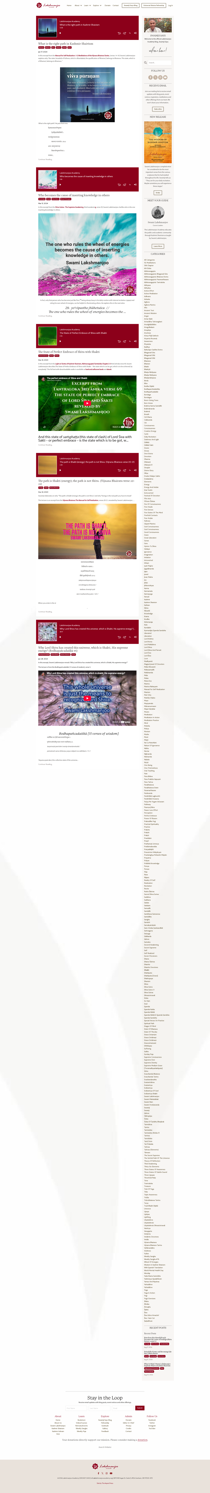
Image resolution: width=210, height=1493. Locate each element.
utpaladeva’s (149, 1223)
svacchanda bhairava (152, 1074)
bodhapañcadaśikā (44, 654)
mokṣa (146, 729)
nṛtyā (146, 762)
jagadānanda (149, 569)
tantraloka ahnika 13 (151, 1133)
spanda (147, 1006)
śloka (146, 1119)
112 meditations (150, 263)
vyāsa (146, 1253)
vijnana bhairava (54, 487)
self (145, 950)
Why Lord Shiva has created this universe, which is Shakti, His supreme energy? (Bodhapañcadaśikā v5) (83, 649)
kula (145, 625)
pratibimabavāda (150, 846)
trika (146, 1192)
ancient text (149, 310)
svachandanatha (150, 1080)
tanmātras (148, 1124)
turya (146, 1203)
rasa (146, 875)
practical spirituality (151, 824)
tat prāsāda (148, 1144)
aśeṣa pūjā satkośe (151, 336)
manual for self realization (154, 689)
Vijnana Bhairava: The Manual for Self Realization (80, 500)
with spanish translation (153, 1268)
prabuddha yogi (150, 821)
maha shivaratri (150, 667)
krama (146, 616)
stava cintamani (150, 1035)
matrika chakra (149, 698)
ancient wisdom (150, 313)
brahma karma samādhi (153, 406)
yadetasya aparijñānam (153, 1279)
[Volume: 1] (135, 33)
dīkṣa (146, 473)
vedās (146, 1239)
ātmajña (147, 1307)
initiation (147, 557)
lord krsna (148, 642)
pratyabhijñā (148, 849)
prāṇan (146, 861)
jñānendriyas (149, 585)
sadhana (147, 900)
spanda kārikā (149, 1012)
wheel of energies (66, 199)
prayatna (147, 858)
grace (146, 535)
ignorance (148, 552)
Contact (116, 5)
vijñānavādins (149, 1248)
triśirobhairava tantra (152, 1200)
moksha (147, 726)
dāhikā (146, 442)
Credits (128, 1428)
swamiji (147, 1108)
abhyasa (147, 285)
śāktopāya (148, 1116)
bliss (53, 47)
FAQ (58, 1434)
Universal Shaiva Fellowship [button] (154, 5)
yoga (146, 1290)
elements (147, 482)
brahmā (147, 411)
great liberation (150, 538)
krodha (146, 619)
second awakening (151, 945)
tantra (146, 1127)
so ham (147, 1001)
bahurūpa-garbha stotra (153, 350)
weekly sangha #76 (151, 1259)
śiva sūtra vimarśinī (151, 1315)
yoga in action (149, 1293)
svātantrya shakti (150, 1094)
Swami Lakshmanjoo (58, 1426)
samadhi (147, 908)
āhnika (57, 355)
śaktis (146, 1310)
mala (146, 675)
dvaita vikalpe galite (152, 476)
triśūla (146, 1197)
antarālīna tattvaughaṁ (153, 322)
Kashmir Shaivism (58, 1428)
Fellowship (105, 1423)
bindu (146, 381)
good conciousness (151, 532)
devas (146, 451)
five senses (148, 510)
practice (147, 827)
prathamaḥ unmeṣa (151, 844)
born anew (148, 403)
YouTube (152, 1428)
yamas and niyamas (151, 1282)
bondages (148, 397)
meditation (148, 715)
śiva (145, 1312)
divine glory (148, 470)
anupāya (147, 330)
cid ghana (148, 417)
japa (145, 571)
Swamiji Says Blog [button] (130, 5)
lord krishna (148, 639)
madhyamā (148, 661)
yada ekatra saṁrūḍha (152, 1276)
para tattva (148, 782)
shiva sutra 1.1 (149, 990)
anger (146, 316)
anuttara (147, 333)
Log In (170, 5)
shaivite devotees (151, 967)
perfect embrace (43, 355)
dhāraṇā (147, 462)
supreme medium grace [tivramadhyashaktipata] (153, 1067)
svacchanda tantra (151, 1077)
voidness (147, 1251)
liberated (147, 633)
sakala (146, 903)
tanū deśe (148, 1141)
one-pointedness (151, 768)
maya (146, 701)
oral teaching (149, 771)
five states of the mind (153, 513)
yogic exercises (149, 1298)
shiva (69, 47)
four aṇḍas (148, 518)
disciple (147, 468)
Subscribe (158, 109)
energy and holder (151, 487)
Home (69, 5)
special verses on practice (154, 1021)
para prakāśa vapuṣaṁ (152, 779)
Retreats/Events (81, 1426)
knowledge (42, 199)
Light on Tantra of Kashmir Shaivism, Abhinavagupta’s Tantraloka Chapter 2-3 (83, 364)
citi (145, 423)
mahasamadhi (149, 670)
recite (146, 889)
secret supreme (150, 948)
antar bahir (148, 319)
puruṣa (146, 869)
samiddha (147, 917)
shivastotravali (149, 995)
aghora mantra (149, 305)
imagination (148, 555)
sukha (146, 1051)
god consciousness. (151, 529)
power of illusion (150, 818)
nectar (146, 751)
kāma (146, 608)
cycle (146, 434)
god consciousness (151, 527)
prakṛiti (146, 832)
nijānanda (148, 754)
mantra (147, 684)
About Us (58, 1423)
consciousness (149, 428)
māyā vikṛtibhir (149, 709)
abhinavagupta (149, 271)
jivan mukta (148, 577)
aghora (147, 302)
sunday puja (148, 1054)
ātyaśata (147, 344)
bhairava (41, 47)
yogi (145, 1296)
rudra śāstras (149, 891)
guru (146, 543)
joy (145, 580)
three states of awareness (154, 1169)
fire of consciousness (152, 504)
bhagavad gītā (149, 358)
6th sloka (147, 268)
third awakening (150, 1164)
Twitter (152, 1423)
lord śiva (147, 653)
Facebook (152, 1420)
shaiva (146, 959)
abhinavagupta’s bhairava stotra (156, 277)
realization (148, 883)
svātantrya (148, 1088)
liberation (148, 636)
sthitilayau (148, 1046)
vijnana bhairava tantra (153, 1245)
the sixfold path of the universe (157, 1158)
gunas (146, 541)
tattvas (147, 1147)
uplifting (147, 1217)
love (146, 658)
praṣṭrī (146, 841)
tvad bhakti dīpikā (151, 1206)
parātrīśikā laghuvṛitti (152, 796)
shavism (147, 981)
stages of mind (150, 1026)
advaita (147, 299)
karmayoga (148, 594)
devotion (147, 456)
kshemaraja (148, 622)
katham (147, 605)
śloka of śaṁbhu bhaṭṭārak (154, 1122)
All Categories (149, 260)
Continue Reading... (45, 159)
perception (148, 813)
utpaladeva (148, 1220)
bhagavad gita (149, 353)
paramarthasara (150, 790)
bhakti (146, 367)
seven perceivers (150, 956)
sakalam (147, 905)
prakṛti (146, 835)
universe (147, 1209)
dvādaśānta (148, 479)
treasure (147, 1186)
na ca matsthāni (150, 743)
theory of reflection (152, 1161)
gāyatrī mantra (149, 524)
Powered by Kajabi (105, 1487)
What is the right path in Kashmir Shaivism (65, 43)
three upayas (149, 1175)
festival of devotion (152, 496)
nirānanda (148, 757)
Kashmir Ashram (58, 1431)
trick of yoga (149, 1189)
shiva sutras (55, 199)
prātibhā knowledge (151, 863)
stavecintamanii (150, 1043)
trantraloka (148, 1183)
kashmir (147, 599)
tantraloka (148, 1130)
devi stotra (148, 454)
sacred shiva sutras (151, 894)
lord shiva (148, 647)
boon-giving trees (151, 400)
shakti (64, 47)
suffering (147, 1049)
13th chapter (149, 265)
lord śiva (147, 656)
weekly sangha (150, 1256)
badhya (147, 347)
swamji (146, 1110)
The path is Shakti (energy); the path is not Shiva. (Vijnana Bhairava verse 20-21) (86, 482)
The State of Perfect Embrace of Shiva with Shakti (69, 351)
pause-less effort (151, 810)
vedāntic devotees (151, 1237)
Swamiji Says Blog (105, 1420)
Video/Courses (81, 1423)
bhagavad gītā (149, 355)
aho (145, 308)
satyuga (147, 934)
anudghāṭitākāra (150, 324)
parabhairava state (151, 788)
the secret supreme (152, 1155)
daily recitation (150, 437)
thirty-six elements (151, 1167)
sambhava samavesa (152, 914)
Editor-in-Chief (128, 1423)
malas (146, 678)
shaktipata (148, 973)
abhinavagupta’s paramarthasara (156, 279)
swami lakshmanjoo (151, 1096)
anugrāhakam (149, 327)
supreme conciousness (153, 1057)
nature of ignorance (152, 745)
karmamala (148, 591)
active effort (149, 291)
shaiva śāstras (149, 962)
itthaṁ (146, 563)
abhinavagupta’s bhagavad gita (156, 274)
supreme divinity (150, 1063)
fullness (58, 47)
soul (145, 1004)
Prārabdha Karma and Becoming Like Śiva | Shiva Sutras (158, 1352)
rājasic (146, 877)
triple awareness (150, 1195)
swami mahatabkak (151, 1099)
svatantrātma (149, 1082)
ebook (109, 369)
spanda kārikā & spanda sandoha (156, 1015)
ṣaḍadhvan (148, 1321)
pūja (145, 872)
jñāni (146, 583)
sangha (147, 920)
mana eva (147, 681)
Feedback (105, 1431)
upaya (146, 1211)
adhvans (147, 296)
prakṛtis (147, 830)
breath (146, 414)
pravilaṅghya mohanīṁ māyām (155, 855)
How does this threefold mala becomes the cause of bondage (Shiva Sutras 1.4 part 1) (158, 1339)
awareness (148, 341)
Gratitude (105, 1426)
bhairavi (48, 47)
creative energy (150, 431)
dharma (147, 459)
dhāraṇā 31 (148, 465)
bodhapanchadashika (152, 389)
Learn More (158, 246)
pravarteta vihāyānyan (152, 852)
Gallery (105, 1428)
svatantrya (148, 1085)
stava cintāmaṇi (150, 1037)
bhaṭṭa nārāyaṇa (150, 372)
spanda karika (149, 1009)
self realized (149, 953)
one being (148, 765)
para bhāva (148, 776)
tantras (147, 1136)
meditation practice (151, 720)
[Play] (60, 33)
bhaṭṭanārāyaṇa (150, 378)
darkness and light (151, 439)
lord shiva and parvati (152, 650)
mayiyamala (148, 703)
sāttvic (146, 939)
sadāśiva (147, 897)
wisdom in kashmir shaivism (154, 1265)
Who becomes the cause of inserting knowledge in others (74, 195)
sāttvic (146, 1113)
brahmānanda (149, 409)
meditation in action (152, 717)
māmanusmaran (150, 706)
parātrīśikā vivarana (151, 799)
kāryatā (147, 611)
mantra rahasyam (151, 686)
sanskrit (147, 922)
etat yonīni (148, 490)
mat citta (147, 695)
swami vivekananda (151, 1105)
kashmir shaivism (65, 654)
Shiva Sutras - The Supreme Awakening (69, 207)
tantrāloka (148, 1138)
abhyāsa (147, 288)
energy (41, 487)
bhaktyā (147, 369)
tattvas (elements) (151, 1150)
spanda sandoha (150, 1018)
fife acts (147, 498)
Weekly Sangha (81, 1428)
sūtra (146, 1071)
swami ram (148, 1102)
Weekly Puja (81, 1431)
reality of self (149, 880)
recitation (148, 886)
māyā (146, 740)
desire (146, 448)
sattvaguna (148, 931)
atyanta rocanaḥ (150, 338)
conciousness (149, 425)
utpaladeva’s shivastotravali (154, 1225)
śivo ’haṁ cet (149, 1318)
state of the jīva (150, 1032)
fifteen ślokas (55, 654)
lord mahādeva (150, 644)
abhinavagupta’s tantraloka (154, 282)
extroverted (148, 493)
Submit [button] (140, 1408)
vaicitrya (147, 1228)
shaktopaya (148, 978)
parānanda (148, 793)
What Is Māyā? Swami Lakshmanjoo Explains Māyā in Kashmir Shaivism (157, 1365)
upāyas (147, 1214)
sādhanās (147, 936)
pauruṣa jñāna (149, 807)
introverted (148, 560)
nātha (146, 748)
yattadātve (148, 1284)
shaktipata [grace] (151, 976)
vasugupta (148, 1231)
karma (146, 588)
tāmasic (147, 1152)
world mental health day (153, 1270)
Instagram (152, 1426)
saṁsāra (147, 942)
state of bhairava (151, 1029)
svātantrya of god (151, 1091)
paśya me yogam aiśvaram (154, 802)
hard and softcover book (94, 369)
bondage (147, 395)
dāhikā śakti (148, 445)
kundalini (147, 628)
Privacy (128, 1426)
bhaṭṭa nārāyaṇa (150, 375)
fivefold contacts (151, 515)
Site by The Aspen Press (105, 1483)
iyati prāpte (148, 566)
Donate (107, 5)
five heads (148, 507)
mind (146, 723)
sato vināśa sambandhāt (153, 928)
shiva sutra (148, 987)
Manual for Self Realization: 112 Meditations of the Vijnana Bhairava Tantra (82, 56)
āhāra (146, 1301)
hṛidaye (147, 549)
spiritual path (149, 1023)
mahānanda (148, 673)
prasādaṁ (147, 838)
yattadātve (148, 1287)
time (146, 1181)
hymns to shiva (150, 546)
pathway (147, 804)
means (146, 712)
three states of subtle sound (155, 1172)
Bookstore (81, 1420)
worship (147, 1273)
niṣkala (146, 760)
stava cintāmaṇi (150, 1040)
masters (147, 692)
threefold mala (150, 1178)
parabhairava (149, 785)
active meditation (151, 294)
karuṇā (146, 597)
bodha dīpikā (149, 386)
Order (158, 193)
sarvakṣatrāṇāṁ (150, 925)
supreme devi (149, 1060)
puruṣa (146, 866)
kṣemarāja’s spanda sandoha (155, 630)
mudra (146, 734)
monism (147, 731)
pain (145, 774)
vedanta (147, 1234)
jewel (146, 574)
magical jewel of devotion (154, 664)
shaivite (147, 964)
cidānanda (148, 420)
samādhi (147, 911)
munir (146, 737)
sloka (146, 998)
